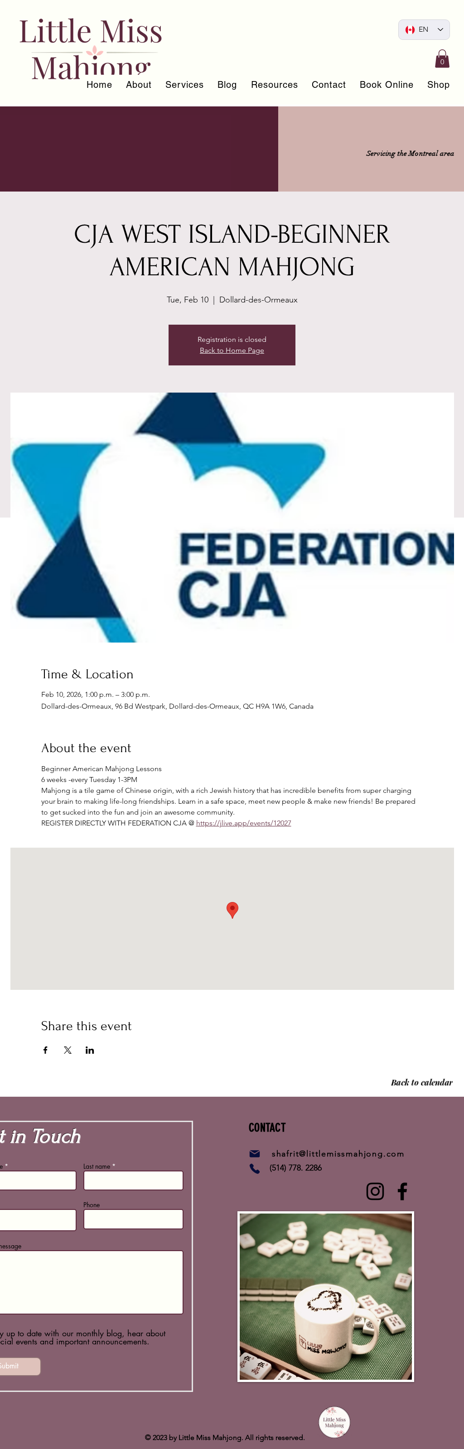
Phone (91, 1205)
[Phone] (255, 1169)
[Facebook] (402, 1191)
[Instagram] (375, 1191)
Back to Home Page (232, 350)
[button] (442, 58)
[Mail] (255, 1154)
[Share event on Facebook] (45, 1050)
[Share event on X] (67, 1050)
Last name (96, 1166)
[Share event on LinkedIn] (90, 1050)
